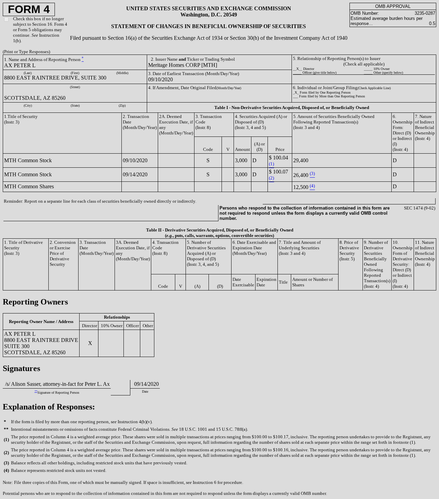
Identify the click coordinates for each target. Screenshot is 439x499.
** (36, 391)
